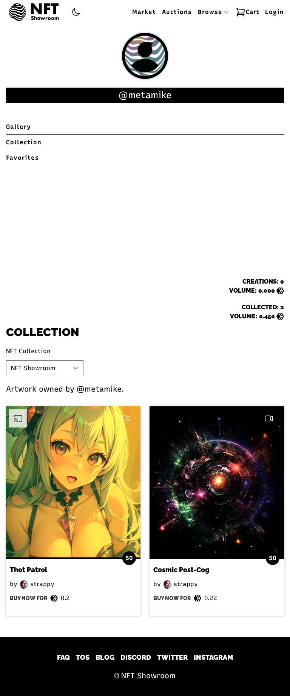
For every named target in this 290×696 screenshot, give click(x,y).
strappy (41, 584)
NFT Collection (28, 351)
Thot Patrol (28, 570)
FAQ (63, 657)
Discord (135, 657)
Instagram (213, 657)
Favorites (22, 157)
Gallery (18, 126)
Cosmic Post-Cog (181, 570)
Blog (105, 657)
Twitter (172, 657)
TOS (82, 657)
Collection (24, 142)
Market (144, 11)
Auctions (177, 11)
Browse (211, 11)
